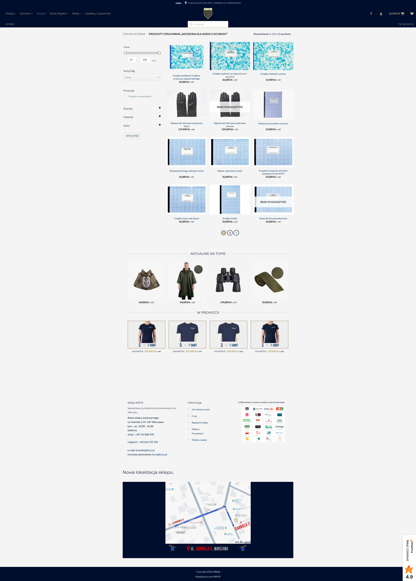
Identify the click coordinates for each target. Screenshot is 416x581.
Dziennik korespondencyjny (273, 218)
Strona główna (134, 33)
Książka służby (230, 218)
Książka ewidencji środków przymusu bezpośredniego (186, 77)
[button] (396, 13)
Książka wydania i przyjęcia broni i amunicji (230, 75)
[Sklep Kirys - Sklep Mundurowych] (208, 13)
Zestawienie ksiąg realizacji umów (186, 170)
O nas (10, 24)
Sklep (75, 13)
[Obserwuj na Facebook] (371, 13)
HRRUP (217, 576)
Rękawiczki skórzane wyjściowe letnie (186, 125)
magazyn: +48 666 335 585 (143, 441)
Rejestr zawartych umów (229, 170)
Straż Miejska (58, 13)
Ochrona (25, 13)
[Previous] (127, 285)
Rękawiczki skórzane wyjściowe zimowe (230, 125)
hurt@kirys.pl (159, 454)
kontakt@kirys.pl (145, 450)
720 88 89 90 (406, 24)
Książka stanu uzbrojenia (186, 218)
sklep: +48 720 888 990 (141, 434)
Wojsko (41, 13)
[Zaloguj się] (381, 13)
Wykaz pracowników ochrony (273, 123)
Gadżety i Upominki (98, 13)
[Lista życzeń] (412, 13)
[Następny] (236, 233)
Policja (10, 13)
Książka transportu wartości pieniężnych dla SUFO (273, 172)
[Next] (288, 285)
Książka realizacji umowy (273, 73)
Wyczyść (132, 135)
